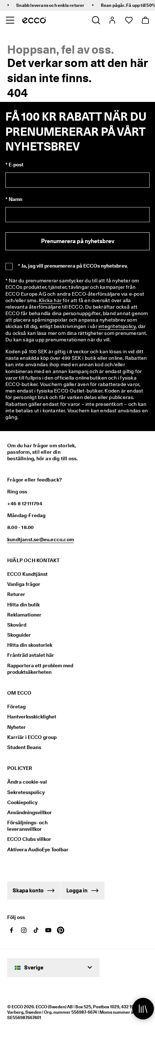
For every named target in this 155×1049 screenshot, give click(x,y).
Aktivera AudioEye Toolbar (37, 849)
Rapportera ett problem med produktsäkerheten (40, 669)
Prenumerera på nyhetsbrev (77, 241)
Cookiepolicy (22, 802)
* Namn (13, 199)
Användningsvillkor (29, 812)
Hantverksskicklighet (31, 716)
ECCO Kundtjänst (27, 574)
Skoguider (19, 635)
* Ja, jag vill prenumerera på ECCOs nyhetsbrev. (73, 266)
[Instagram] (23, 930)
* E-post (14, 164)
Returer (16, 594)
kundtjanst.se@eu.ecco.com (40, 539)
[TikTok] (36, 930)
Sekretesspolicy (26, 792)
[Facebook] (11, 930)
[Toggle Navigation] (10, 20)
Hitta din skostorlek (29, 645)
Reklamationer (24, 615)
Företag (16, 706)
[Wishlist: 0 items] (128, 20)
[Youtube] (48, 930)
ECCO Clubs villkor (29, 839)
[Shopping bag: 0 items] (145, 20)
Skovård (16, 625)
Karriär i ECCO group (32, 737)
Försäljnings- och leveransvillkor (27, 826)
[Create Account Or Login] (112, 20)
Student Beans (24, 747)
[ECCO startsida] (34, 20)
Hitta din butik (23, 605)
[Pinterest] (60, 930)
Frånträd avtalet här (30, 655)
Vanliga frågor (23, 584)
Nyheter (16, 727)
